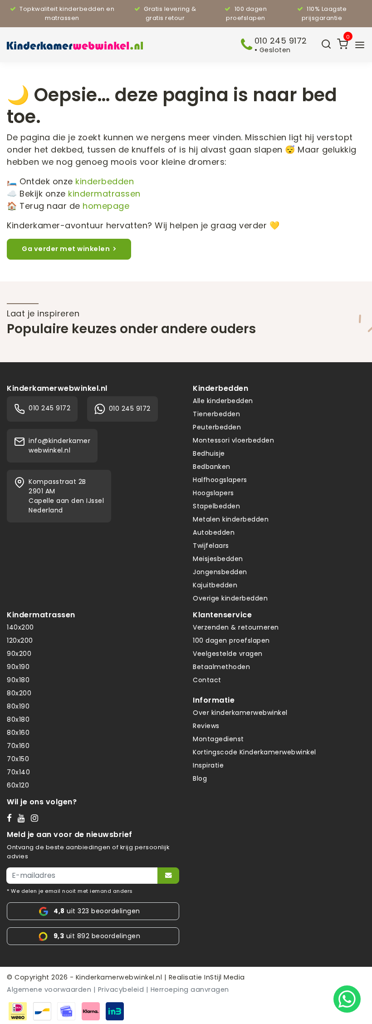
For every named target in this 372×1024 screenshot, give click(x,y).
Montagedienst (218, 738)
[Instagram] (36, 817)
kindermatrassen (104, 193)
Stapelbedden (216, 506)
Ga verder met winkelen (66, 248)
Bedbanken (211, 466)
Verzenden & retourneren (236, 627)
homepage (106, 206)
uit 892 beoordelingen (97, 935)
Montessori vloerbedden (233, 440)
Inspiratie (208, 765)
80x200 (19, 693)
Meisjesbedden (218, 558)
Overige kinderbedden (230, 598)
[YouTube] (23, 817)
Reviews (206, 725)
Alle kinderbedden (223, 400)
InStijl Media (223, 977)
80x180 (18, 719)
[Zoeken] (326, 44)
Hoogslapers (213, 492)
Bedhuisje (209, 453)
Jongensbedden (220, 571)
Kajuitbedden (215, 585)
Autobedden (214, 532)
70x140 (18, 772)
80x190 (18, 706)
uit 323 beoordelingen (97, 911)
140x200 (20, 627)
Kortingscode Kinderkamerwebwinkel (254, 752)
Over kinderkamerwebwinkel (240, 712)
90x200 (19, 653)
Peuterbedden (217, 427)
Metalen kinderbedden (231, 519)
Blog (200, 778)
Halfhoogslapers (220, 479)
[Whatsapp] (347, 999)
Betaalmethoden (221, 666)
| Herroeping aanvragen (187, 989)
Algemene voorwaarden (49, 989)
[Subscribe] (168, 875)
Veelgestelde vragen (228, 653)
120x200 (20, 640)
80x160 (18, 732)
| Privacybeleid (118, 989)
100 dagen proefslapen (231, 640)
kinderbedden (104, 181)
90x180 (18, 679)
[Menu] (359, 44)
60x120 (18, 785)
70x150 (18, 758)
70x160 (18, 745)
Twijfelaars (211, 545)
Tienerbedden (216, 413)
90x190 (18, 666)
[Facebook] (11, 817)
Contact (207, 679)
